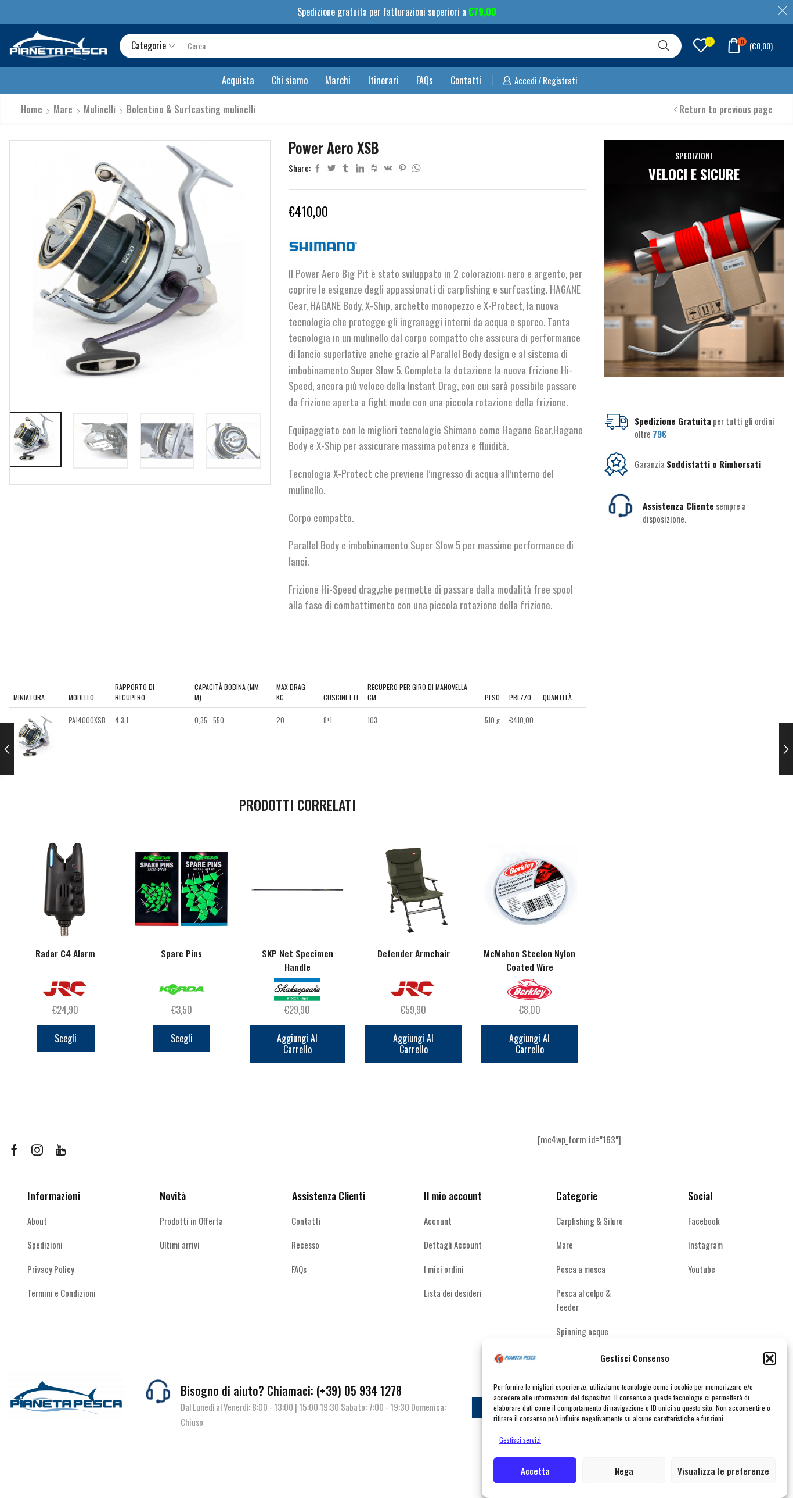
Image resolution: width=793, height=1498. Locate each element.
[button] (770, 1358)
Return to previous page (726, 109)
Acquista (238, 80)
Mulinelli (100, 109)
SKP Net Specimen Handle (297, 960)
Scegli (66, 1038)
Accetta (535, 1470)
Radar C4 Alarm (65, 953)
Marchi (338, 80)
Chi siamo (290, 80)
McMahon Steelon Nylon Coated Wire (529, 960)
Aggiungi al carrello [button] (297, 1043)
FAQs (424, 80)
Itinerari (383, 80)
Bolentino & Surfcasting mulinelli (191, 109)
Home (31, 109)
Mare (63, 109)
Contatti (465, 80)
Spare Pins (181, 953)
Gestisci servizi (520, 1440)
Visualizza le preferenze (723, 1470)
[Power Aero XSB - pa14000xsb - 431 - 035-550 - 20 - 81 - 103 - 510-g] (36, 737)
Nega (624, 1470)
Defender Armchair (413, 953)
